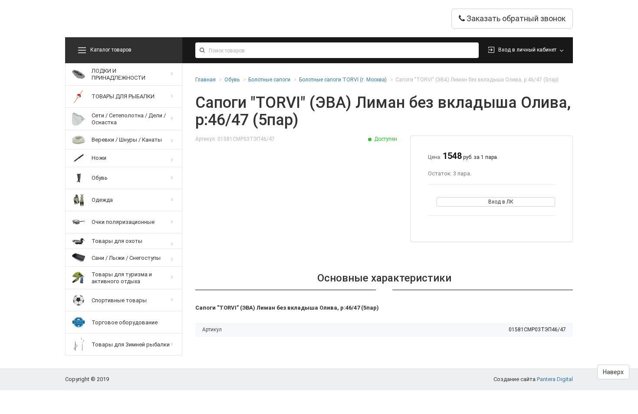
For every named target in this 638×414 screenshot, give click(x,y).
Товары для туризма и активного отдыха (122, 278)
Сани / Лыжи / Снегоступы (126, 258)
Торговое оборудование (125, 322)
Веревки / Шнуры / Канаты (127, 139)
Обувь (100, 178)
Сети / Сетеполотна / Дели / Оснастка (129, 119)
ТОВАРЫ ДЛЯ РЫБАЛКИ (123, 96)
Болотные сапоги (269, 80)
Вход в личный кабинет (527, 50)
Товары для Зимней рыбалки (131, 344)
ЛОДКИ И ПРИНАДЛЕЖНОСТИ (118, 74)
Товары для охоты (117, 241)
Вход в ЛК (500, 202)
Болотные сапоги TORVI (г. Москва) (343, 80)
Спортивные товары (119, 300)
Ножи (99, 158)
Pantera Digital (555, 379)
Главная (205, 80)
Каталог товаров (111, 50)
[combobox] (337, 50)
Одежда (102, 200)
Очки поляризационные (123, 222)
